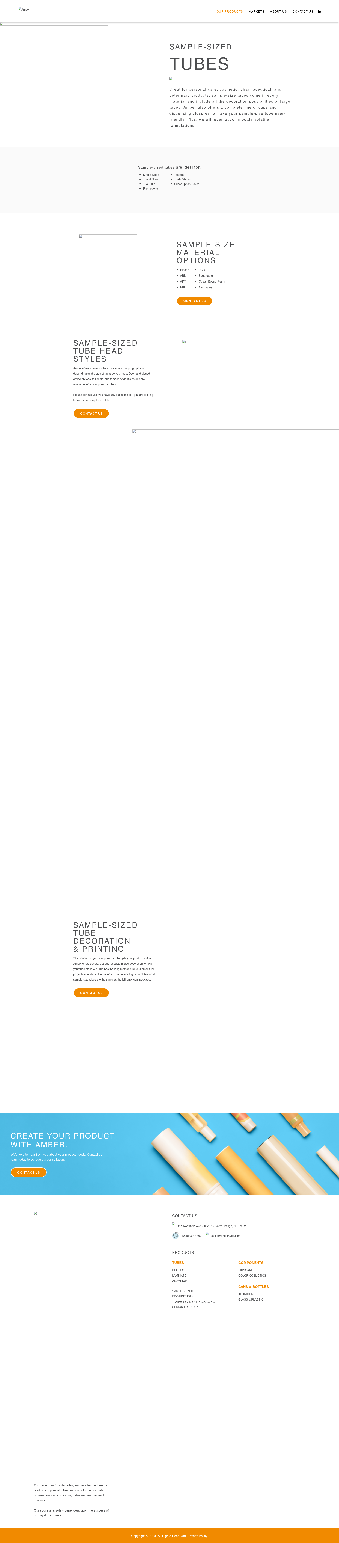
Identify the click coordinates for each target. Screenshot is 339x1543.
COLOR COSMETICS (252, 1275)
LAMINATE (179, 1275)
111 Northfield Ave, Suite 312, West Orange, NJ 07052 (212, 1226)
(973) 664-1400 (191, 1236)
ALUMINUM (179, 1280)
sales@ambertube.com (225, 1236)
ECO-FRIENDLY (182, 1296)
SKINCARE (245, 1270)
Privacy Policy (197, 1535)
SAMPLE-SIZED (182, 1291)
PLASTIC (178, 1270)
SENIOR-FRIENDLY (185, 1307)
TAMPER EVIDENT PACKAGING (193, 1301)
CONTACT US (194, 301)
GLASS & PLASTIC (250, 1299)
